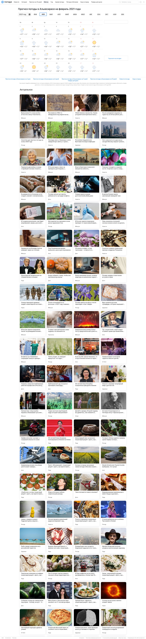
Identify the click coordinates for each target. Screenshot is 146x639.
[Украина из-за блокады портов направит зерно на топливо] (32, 242)
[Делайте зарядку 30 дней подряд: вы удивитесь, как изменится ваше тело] (86, 405)
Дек (122, 14)
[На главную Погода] (8, 2)
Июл (83, 14)
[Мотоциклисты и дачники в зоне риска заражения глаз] (59, 215)
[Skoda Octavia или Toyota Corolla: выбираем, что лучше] (113, 459)
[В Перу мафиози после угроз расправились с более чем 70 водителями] (86, 567)
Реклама (14, 637)
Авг (90, 14)
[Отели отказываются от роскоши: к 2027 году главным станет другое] (59, 296)
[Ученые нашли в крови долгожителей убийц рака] (86, 188)
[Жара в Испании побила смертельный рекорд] (59, 486)
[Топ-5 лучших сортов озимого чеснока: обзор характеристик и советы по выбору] (59, 567)
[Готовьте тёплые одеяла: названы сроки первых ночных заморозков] (113, 432)
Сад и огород (136, 79)
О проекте (81, 637)
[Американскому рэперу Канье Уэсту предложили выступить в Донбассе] (86, 324)
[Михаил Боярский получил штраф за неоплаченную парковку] (113, 540)
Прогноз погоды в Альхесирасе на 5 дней (46, 79)
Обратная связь (122, 637)
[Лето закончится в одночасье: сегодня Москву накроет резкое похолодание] (113, 134)
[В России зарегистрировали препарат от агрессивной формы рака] (86, 215)
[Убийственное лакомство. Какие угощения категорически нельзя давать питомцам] (86, 107)
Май (67, 14)
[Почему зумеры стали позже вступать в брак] (113, 269)
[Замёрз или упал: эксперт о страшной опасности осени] (32, 432)
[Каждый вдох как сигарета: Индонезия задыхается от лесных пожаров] (86, 540)
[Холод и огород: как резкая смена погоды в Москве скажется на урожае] (86, 459)
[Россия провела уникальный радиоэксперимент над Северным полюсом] (59, 513)
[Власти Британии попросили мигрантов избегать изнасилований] (86, 161)
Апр (59, 14)
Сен (98, 14)
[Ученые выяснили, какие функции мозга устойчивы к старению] (86, 622)
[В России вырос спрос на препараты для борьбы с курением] (59, 161)
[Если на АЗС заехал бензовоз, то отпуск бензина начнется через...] (86, 351)
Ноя (114, 14)
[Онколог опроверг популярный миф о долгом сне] (113, 378)
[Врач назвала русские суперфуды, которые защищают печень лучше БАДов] (113, 296)
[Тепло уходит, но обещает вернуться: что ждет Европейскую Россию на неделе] (59, 351)
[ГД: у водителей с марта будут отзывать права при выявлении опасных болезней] (113, 324)
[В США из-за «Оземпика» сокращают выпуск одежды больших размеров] (32, 351)
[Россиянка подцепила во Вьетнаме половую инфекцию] (86, 134)
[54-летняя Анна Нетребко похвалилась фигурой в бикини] (86, 378)
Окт (106, 14)
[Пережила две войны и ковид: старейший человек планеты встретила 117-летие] (32, 161)
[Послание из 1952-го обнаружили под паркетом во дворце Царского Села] (59, 107)
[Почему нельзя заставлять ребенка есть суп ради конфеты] (59, 188)
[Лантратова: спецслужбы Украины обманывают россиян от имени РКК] (32, 405)
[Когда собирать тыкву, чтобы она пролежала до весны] (59, 269)
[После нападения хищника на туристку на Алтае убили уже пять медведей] (113, 107)
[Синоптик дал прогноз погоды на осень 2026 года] (32, 134)
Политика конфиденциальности (93, 637)
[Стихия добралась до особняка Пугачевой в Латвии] (113, 513)
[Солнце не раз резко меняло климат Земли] (113, 594)
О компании (8, 637)
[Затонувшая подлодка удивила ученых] (32, 622)
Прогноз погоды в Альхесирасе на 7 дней (74, 79)
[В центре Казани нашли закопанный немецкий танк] (113, 188)
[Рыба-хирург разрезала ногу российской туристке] (32, 540)
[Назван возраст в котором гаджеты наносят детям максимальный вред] (113, 351)
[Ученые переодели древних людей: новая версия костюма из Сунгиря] (32, 296)
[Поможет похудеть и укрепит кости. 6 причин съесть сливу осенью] (113, 161)
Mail (3, 637)
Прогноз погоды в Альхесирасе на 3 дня (17, 79)
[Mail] (2, 2)
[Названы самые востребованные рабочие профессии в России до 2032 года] (32, 378)
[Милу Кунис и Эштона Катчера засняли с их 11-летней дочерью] (59, 594)
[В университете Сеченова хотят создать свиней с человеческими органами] (32, 188)
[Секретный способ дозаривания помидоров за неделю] (113, 622)
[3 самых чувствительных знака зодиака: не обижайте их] (59, 324)
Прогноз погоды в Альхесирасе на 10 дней (103, 79)
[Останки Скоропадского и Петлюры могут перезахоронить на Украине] (113, 405)
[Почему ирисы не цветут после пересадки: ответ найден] (86, 296)
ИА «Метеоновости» (139, 637)
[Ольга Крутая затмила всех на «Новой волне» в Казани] (32, 269)
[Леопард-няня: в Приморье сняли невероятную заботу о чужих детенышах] (59, 134)
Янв (35, 14)
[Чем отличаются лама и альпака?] (86, 486)
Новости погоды (124, 79)
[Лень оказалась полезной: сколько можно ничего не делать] (113, 215)
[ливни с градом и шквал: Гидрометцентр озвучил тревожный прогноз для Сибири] (32, 513)
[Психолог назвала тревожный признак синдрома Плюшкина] (113, 242)
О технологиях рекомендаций (110, 637)
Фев (43, 14)
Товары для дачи (73, 80)
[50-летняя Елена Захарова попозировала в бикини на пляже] (59, 432)
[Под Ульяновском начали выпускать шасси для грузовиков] (59, 242)
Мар (51, 14)
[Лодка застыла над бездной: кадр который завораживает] (59, 405)
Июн (75, 14)
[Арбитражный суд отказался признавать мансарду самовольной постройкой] (59, 378)
